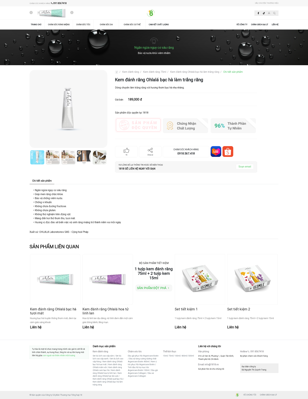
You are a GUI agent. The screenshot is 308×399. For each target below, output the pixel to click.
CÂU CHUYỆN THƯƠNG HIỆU (266, 3)
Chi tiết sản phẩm (233, 71)
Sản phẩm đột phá (151, 288)
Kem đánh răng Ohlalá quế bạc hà (108, 379)
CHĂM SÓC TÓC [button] (83, 24)
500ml (191, 356)
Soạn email (245, 166)
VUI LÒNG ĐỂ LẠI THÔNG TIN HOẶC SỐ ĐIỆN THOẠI (141, 165)
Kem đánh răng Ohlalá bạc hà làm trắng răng (194, 71)
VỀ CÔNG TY (241, 24)
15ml (165, 356)
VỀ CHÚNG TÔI (249, 395)
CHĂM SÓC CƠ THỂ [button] (132, 24)
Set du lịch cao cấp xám (103, 356)
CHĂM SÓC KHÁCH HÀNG (48, 3)
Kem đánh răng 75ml (154, 71)
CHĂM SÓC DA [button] (106, 24)
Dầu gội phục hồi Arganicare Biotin (143, 356)
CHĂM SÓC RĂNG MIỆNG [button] (59, 24)
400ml (184, 356)
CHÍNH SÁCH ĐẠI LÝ (259, 24)
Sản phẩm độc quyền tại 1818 (131, 112)
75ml (171, 356)
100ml (177, 356)
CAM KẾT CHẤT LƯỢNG (159, 24)
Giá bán (128, 99)
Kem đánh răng (130, 71)
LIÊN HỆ (275, 24)
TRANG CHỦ (36, 24)
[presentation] (31, 13)
